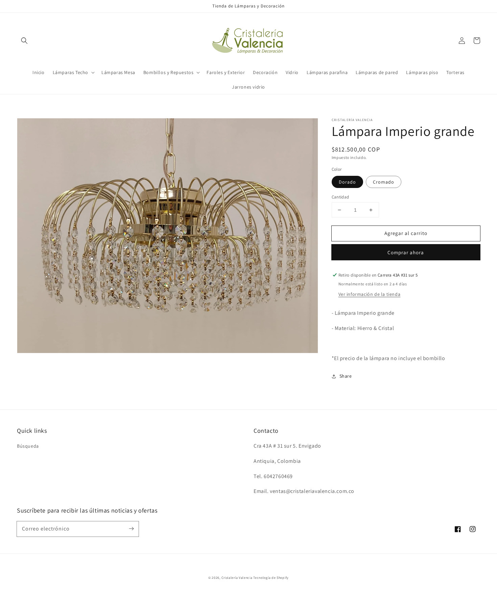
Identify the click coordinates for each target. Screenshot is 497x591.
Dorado (347, 182)
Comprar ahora (405, 252)
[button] (24, 40)
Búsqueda (28, 446)
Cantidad (340, 197)
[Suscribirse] (131, 528)
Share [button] (345, 376)
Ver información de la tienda (369, 294)
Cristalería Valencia (237, 577)
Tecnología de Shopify (271, 577)
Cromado (383, 182)
